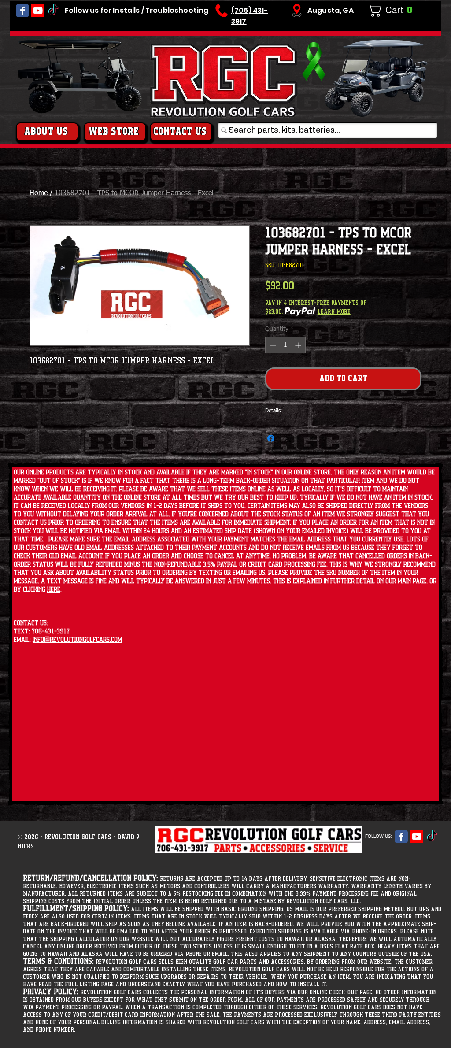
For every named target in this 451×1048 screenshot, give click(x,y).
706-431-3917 (51, 631)
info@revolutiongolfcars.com (77, 640)
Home (39, 193)
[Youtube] (37, 10)
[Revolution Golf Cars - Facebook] (22, 10)
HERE (53, 589)
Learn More (334, 312)
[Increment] (298, 345)
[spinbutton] (285, 345)
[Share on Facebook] (271, 438)
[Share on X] (287, 438)
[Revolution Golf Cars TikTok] (53, 10)
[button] (394, 10)
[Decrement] (271, 345)
